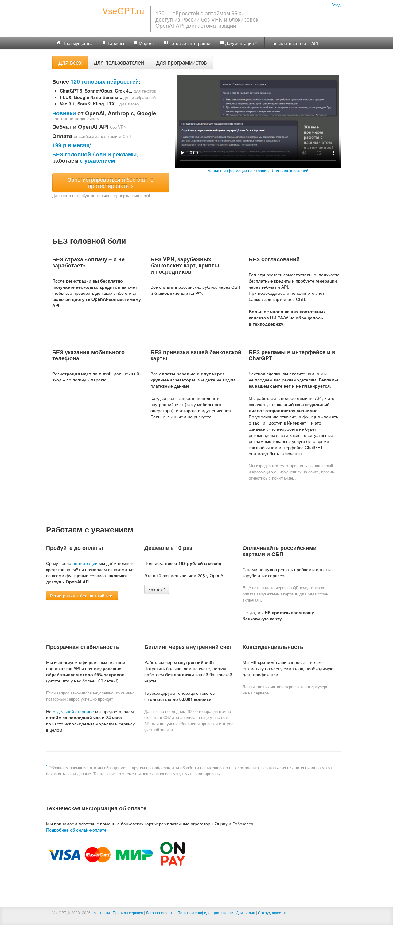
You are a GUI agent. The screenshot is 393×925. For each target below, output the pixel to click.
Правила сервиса (128, 912)
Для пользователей (119, 62)
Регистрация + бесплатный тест (82, 595)
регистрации (85, 563)
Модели (146, 43)
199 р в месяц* (72, 145)
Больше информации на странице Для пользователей (258, 170)
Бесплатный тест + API (295, 43)
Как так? (156, 589)
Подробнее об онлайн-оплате (76, 830)
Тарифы (115, 43)
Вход (336, 5)
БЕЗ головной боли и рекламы (94, 154)
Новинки (64, 113)
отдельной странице (73, 711)
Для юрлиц (245, 912)
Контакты (101, 912)
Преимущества (77, 43)
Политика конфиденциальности (205, 912)
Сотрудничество (272, 912)
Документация (239, 43)
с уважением (97, 160)
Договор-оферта (160, 912)
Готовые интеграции (189, 43)
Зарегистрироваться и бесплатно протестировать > (111, 182)
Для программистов (181, 62)
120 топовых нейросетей (105, 81)
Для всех (70, 62)
